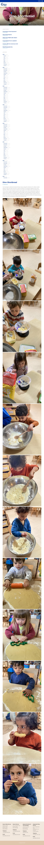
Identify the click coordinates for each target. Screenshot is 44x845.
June (6, 58)
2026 (5, 54)
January (6, 65)
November (7, 70)
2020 (5, 160)
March (6, 62)
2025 (5, 67)
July (6, 57)
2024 (5, 86)
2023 (5, 104)
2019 (5, 176)
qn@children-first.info (16, 834)
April (6, 61)
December (7, 68)
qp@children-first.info (26, 835)
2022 (5, 123)
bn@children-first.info (6, 835)
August (6, 55)
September (7, 91)
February (7, 64)
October (6, 71)
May (6, 78)
